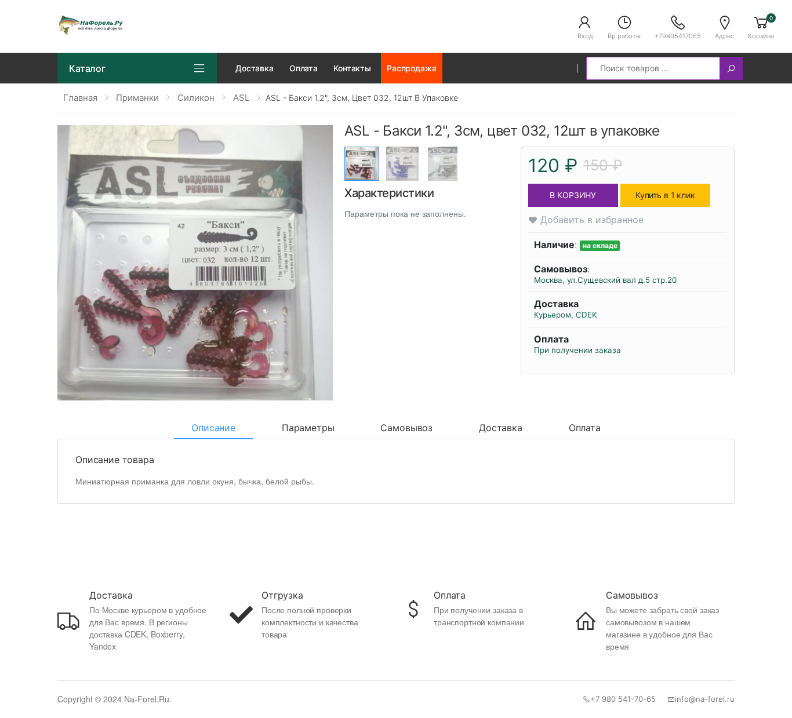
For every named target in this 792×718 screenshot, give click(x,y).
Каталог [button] (87, 68)
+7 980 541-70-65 (623, 699)
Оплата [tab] (585, 427)
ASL (241, 97)
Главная (80, 97)
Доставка (254, 68)
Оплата (303, 68)
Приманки (137, 97)
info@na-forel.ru (705, 699)
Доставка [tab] (500, 427)
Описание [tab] (213, 427)
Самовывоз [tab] (406, 427)
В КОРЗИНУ (573, 195)
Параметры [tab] (308, 427)
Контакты (352, 68)
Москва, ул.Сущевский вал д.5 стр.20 (605, 280)
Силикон (196, 97)
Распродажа (412, 68)
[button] (585, 26)
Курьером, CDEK (565, 314)
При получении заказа (577, 350)
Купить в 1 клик (665, 195)
